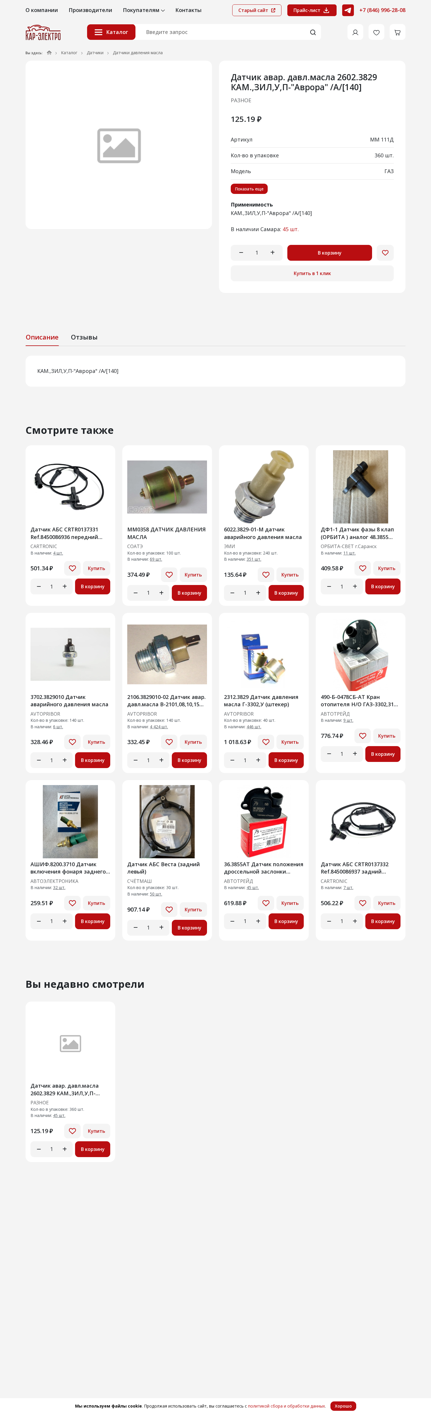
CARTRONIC (43, 546)
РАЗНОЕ (241, 100)
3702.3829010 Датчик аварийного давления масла (69, 700)
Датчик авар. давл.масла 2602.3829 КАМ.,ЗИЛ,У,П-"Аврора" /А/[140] (64, 1089)
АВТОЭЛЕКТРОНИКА (54, 881)
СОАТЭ (135, 546)
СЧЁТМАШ (139, 881)
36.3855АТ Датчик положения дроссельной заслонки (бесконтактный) (263, 868)
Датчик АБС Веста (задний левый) (163, 868)
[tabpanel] (215, 371)
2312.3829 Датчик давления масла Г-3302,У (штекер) (261, 700)
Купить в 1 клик (312, 273)
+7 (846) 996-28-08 (382, 9)
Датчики (95, 52)
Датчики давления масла (138, 52)
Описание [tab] (42, 336)
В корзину (330, 253)
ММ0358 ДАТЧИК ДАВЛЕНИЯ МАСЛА (166, 533)
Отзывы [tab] (84, 336)
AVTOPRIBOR (45, 714)
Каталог (117, 32)
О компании (42, 9)
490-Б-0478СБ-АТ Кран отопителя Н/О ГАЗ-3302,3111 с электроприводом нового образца (360, 700)
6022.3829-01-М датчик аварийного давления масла (263, 533)
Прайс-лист (306, 10)
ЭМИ (229, 546)
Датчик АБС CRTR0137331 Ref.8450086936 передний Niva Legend (64, 533)
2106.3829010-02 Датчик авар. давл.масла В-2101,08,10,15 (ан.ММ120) (166, 700)
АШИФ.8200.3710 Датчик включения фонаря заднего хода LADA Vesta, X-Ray (68, 868)
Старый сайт (253, 10)
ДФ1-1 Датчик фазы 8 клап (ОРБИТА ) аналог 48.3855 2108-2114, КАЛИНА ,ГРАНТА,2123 (357, 533)
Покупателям (142, 9)
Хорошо (343, 1406)
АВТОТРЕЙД (335, 714)
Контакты (188, 9)
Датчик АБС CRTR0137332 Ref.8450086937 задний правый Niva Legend (354, 868)
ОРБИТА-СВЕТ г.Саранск (349, 546)
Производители (90, 9)
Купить (96, 568)
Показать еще (249, 189)
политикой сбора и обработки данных (286, 1406)
